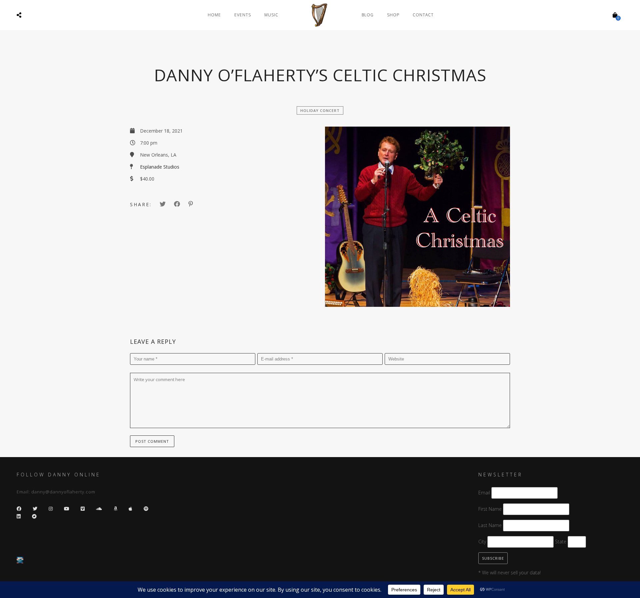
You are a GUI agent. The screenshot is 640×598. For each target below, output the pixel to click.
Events (242, 15)
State (560, 541)
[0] (615, 15)
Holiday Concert (320, 110)
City (482, 541)
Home (214, 15)
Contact (423, 15)
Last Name (490, 525)
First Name (490, 509)
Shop (393, 15)
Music (271, 15)
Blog (368, 15)
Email (484, 492)
